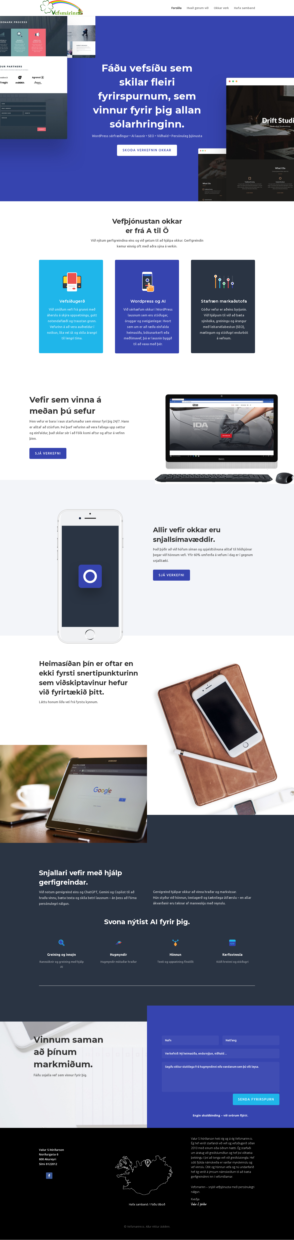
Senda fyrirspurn (256, 1099)
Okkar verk (221, 8)
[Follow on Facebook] (49, 1175)
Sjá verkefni (48, 453)
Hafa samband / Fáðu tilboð (147, 1204)
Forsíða (176, 8)
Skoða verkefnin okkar (147, 150)
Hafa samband (244, 8)
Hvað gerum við (198, 8)
